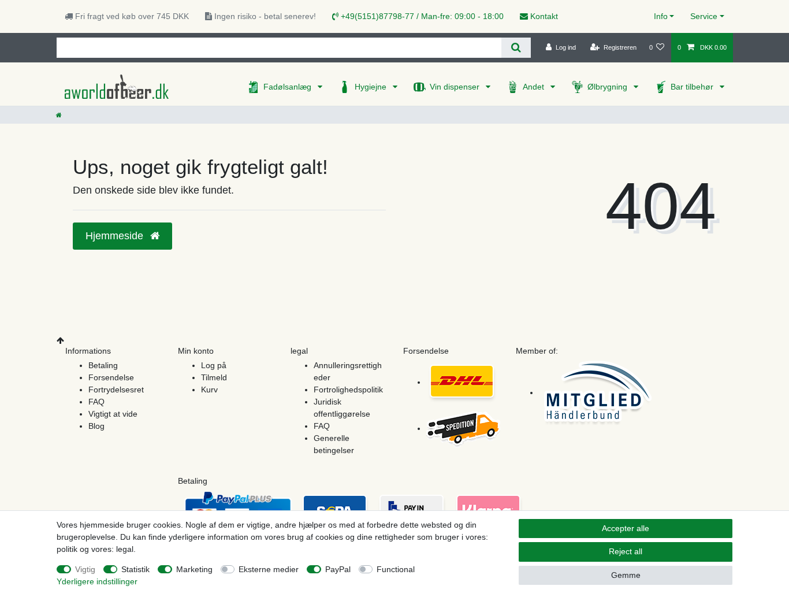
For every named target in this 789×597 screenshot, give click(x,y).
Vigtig (85, 569)
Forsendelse (111, 377)
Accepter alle (625, 528)
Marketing (194, 569)
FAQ (96, 401)
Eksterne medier (269, 569)
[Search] (516, 48)
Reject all (625, 551)
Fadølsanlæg (288, 86)
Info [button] (661, 16)
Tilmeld (214, 377)
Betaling (103, 365)
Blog (96, 426)
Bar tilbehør (693, 86)
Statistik (135, 569)
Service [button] (703, 16)
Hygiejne (372, 86)
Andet (534, 86)
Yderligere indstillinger (97, 581)
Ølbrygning (608, 86)
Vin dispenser (456, 86)
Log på (213, 365)
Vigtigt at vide (112, 413)
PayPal (338, 569)
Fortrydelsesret (116, 389)
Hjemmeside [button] (115, 236)
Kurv (209, 389)
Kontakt (543, 16)
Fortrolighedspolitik (348, 389)
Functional (396, 569)
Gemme (626, 575)
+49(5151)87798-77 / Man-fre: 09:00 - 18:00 (421, 16)
